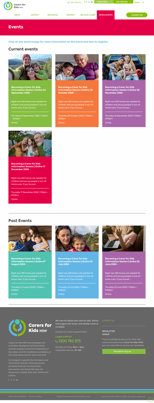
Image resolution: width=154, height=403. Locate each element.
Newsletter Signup (122, 351)
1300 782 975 (75, 2)
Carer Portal (102, 2)
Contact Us (137, 15)
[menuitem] (104, 1)
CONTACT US (108, 320)
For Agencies (122, 2)
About (17, 15)
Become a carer (88, 15)
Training (70, 15)
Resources (53, 15)
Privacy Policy (35, 396)
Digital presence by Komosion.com (73, 396)
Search (137, 2)
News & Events (105, 15)
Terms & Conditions (17, 396)
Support (35, 15)
